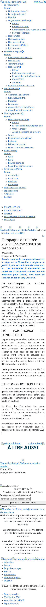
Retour (7, 8)
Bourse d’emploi (16, 162)
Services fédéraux (20, 32)
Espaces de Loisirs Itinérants (26, 76)
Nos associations (16, 39)
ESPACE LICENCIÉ (12, 207)
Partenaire (13, 184)
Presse (7, 571)
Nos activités (14, 60)
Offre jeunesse (19, 128)
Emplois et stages (12, 568)
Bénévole (12, 181)
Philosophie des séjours (23, 73)
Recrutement (14, 48)
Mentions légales (12, 577)
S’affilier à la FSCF (12, 597)
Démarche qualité (16, 144)
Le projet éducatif (16, 14)
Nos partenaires (16, 42)
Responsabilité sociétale (19, 138)
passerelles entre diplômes (21, 107)
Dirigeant (12, 100)
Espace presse (11, 190)
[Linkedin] (23, 228)
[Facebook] (4, 228)
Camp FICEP (18, 79)
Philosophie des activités (20, 57)
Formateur (13, 104)
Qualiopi (8, 580)
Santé (11, 135)
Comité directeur (20, 26)
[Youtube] (32, 228)
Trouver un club (15, 63)
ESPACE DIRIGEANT (13, 210)
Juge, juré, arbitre (16, 97)
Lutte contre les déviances (20, 147)
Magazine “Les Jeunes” (15, 187)
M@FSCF (8, 213)
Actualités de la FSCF (14, 600)
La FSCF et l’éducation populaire (27, 125)
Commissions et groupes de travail (29, 29)
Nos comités (14, 35)
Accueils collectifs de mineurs (26, 131)
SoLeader (16, 82)
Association (13, 175)
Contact (8, 196)
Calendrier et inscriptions (20, 110)
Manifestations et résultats (21, 85)
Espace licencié (11, 603)
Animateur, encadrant (18, 94)
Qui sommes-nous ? (17, 11)
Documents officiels (17, 45)
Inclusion (12, 141)
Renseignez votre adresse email (15, 495)
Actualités (9, 193)
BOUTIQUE (9, 219)
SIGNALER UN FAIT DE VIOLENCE (19, 216)
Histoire (12, 17)
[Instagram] (14, 228)
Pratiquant (13, 178)
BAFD (10, 159)
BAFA (10, 156)
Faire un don (10, 574)
